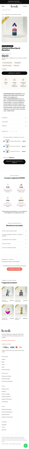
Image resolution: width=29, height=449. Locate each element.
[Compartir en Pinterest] (16, 131)
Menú (3, 6)
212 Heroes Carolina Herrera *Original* (15, 146)
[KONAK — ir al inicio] (14, 6)
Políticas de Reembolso (7, 412)
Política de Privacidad (6, 409)
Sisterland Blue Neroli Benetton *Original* (16, 141)
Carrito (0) (25, 6)
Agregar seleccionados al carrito (14, 162)
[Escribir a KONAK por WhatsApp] (26, 446)
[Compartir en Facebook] (10, 131)
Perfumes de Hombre (6, 376)
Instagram (4, 424)
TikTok (3, 427)
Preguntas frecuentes (7, 399)
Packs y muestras (6, 369)
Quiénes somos (5, 389)
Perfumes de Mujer (6, 378)
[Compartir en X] (13, 131)
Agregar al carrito (14, 73)
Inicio (3, 14)
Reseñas (4, 391)
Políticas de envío (6, 414)
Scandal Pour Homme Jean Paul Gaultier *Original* (15, 151)
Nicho (3, 367)
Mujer (3, 362)
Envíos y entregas (6, 394)
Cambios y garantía (6, 396)
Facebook (4, 429)
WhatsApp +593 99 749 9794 (8, 340)
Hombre (3, 359)
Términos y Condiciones (7, 417)
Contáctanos (5, 401)
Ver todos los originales (7, 381)
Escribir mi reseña (14, 269)
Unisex (3, 364)
